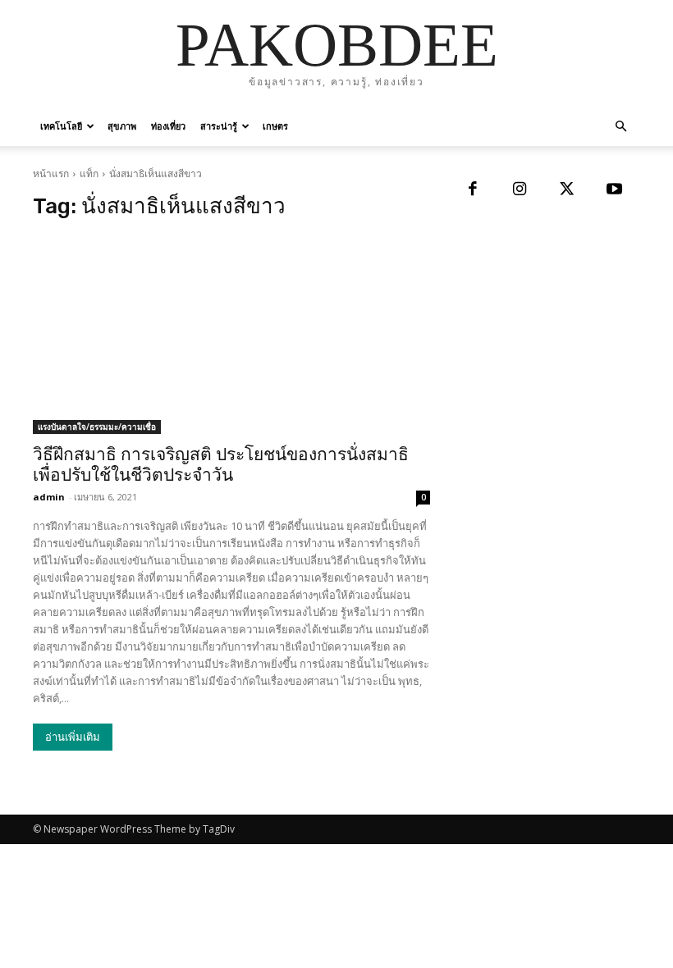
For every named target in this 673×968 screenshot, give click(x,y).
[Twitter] (567, 190)
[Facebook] (472, 190)
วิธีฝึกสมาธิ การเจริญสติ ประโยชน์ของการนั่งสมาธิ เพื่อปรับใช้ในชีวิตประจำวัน (221, 465)
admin (49, 497)
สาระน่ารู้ (218, 126)
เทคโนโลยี (61, 126)
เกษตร (275, 126)
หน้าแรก (51, 173)
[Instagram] (520, 190)
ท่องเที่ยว (168, 126)
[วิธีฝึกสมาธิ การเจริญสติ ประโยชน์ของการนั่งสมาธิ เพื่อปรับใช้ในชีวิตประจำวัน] (231, 334)
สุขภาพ (122, 126)
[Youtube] (614, 190)
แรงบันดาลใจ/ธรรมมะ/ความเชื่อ (97, 426)
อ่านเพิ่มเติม (72, 737)
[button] (620, 127)
